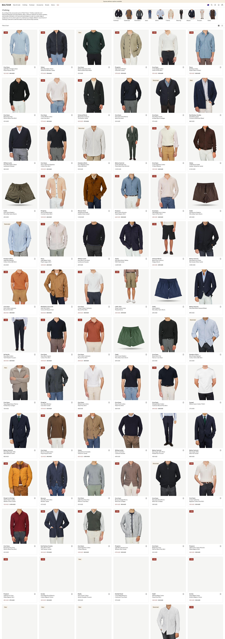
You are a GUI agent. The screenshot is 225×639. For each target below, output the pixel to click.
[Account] (215, 5)
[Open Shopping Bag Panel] (222, 5)
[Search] (211, 5)
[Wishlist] (218, 5)
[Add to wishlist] (35, 67)
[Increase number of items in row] (218, 25)
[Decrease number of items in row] (222, 25)
